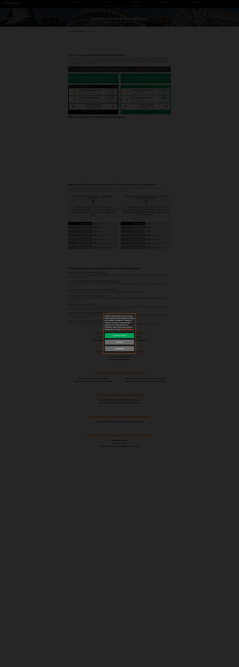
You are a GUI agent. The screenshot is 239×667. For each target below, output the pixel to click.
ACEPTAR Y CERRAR (119, 335)
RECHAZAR (119, 342)
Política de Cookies (127, 329)
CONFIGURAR (119, 349)
